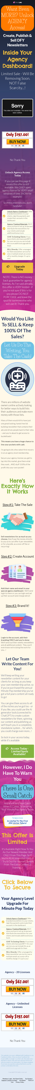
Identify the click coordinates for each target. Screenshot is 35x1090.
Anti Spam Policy (18, 1079)
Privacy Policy (20, 1082)
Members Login (7, 1079)
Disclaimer (22, 1080)
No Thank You (17, 159)
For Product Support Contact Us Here (17, 1079)
